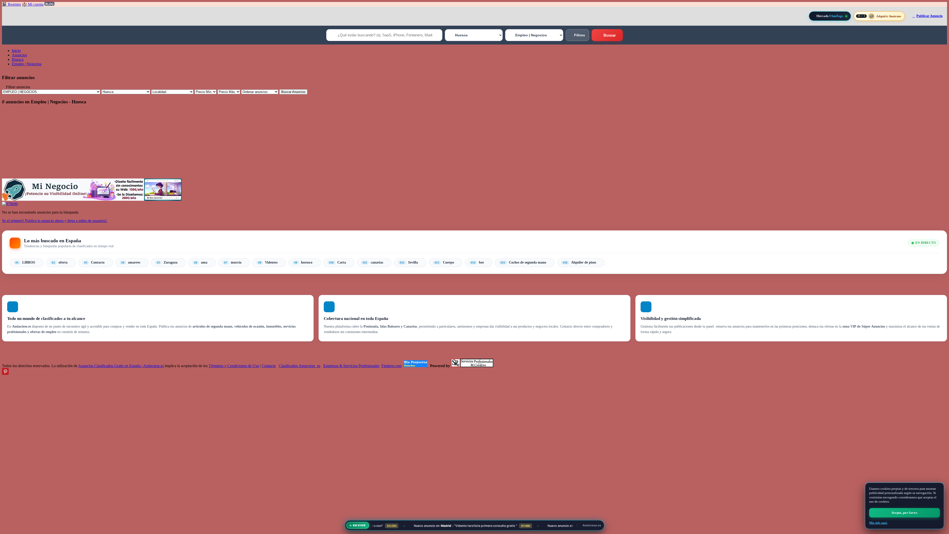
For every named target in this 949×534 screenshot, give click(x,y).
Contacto (269, 366)
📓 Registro (11, 4)
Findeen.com (391, 366)
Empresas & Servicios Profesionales (351, 366)
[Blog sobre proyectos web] (416, 366)
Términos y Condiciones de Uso (234, 366)
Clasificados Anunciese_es (299, 366)
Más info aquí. (878, 522)
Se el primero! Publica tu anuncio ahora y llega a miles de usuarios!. (55, 221)
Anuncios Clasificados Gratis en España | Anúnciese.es (121, 366)
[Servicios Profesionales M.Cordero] (472, 366)
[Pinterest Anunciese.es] (5, 373)
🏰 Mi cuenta (32, 4)
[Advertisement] (150, 143)
